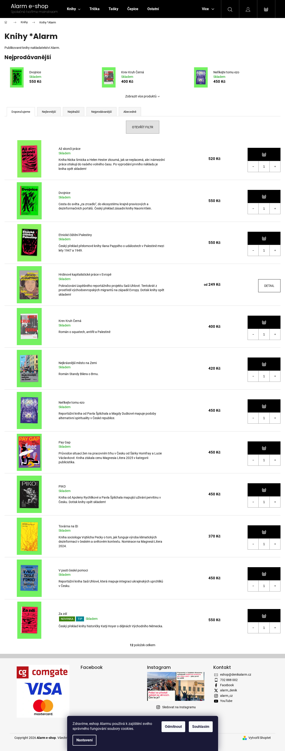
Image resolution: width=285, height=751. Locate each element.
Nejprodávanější (101, 111)
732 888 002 (229, 680)
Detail (269, 286)
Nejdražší (74, 111)
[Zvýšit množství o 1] (274, 166)
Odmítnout (173, 726)
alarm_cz (226, 695)
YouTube (226, 701)
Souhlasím (200, 726)
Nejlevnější (49, 111)
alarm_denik (228, 690)
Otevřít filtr (142, 127)
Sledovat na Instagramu (179, 707)
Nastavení (84, 740)
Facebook (227, 685)
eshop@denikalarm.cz (235, 674)
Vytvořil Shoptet (260, 738)
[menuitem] (73, 9)
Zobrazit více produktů (141, 96)
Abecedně (129, 111)
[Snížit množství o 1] (253, 166)
